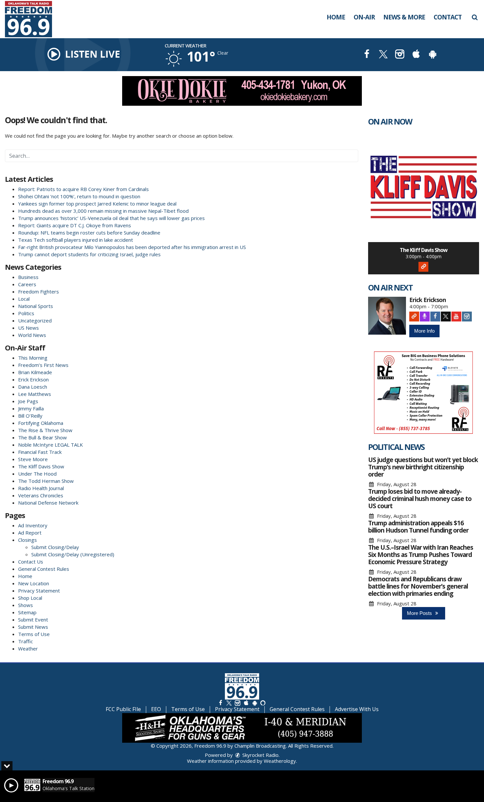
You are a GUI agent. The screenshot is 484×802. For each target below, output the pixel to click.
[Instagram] (467, 316)
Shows (25, 605)
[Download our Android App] (433, 54)
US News (28, 327)
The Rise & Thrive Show (45, 430)
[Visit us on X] (383, 54)
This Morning (32, 357)
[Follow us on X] (229, 702)
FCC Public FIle (123, 709)
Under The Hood (37, 473)
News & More (404, 17)
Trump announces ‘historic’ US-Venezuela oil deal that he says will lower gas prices (111, 218)
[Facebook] (435, 316)
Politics (26, 313)
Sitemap (27, 612)
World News (32, 335)
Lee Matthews (34, 394)
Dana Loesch (32, 386)
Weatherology (280, 761)
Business (28, 277)
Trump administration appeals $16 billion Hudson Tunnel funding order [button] (418, 527)
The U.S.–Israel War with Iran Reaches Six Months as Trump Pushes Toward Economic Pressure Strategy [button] (420, 554)
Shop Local (30, 598)
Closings (27, 540)
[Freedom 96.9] (33, 18)
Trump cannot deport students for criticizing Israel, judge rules (89, 254)
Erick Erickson (33, 379)
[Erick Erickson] (387, 316)
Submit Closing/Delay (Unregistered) (72, 554)
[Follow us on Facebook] (221, 702)
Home (336, 17)
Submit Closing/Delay (55, 547)
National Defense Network (48, 502)
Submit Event (33, 619)
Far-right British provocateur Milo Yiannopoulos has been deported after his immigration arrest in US (132, 247)
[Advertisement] (242, 91)
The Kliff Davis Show (41, 466)
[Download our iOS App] (416, 54)
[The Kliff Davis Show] (423, 186)
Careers (27, 284)
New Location (33, 583)
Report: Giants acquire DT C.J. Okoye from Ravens (74, 225)
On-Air (364, 17)
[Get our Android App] (254, 702)
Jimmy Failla (31, 408)
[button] (474, 17)
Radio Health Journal (41, 488)
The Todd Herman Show (46, 481)
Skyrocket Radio (260, 755)
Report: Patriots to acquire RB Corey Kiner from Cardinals (83, 189)
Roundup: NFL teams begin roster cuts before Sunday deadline (89, 232)
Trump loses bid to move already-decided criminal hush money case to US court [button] (419, 498)
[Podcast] (425, 316)
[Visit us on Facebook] (367, 54)
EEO (156, 709)
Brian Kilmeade (35, 372)
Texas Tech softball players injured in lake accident (75, 239)
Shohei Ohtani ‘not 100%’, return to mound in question (79, 196)
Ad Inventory (32, 525)
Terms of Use (34, 634)
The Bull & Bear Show (42, 437)
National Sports (35, 306)
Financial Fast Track (40, 452)
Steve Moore (33, 459)
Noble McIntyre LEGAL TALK (50, 444)
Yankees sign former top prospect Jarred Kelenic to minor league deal (97, 203)
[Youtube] (456, 316)
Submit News (33, 626)
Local (24, 298)
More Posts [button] (420, 613)
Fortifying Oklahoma (40, 423)
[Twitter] (446, 316)
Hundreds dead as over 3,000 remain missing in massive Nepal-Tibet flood (103, 210)
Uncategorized (35, 320)
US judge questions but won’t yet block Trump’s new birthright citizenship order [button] (423, 467)
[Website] (423, 267)
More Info (424, 331)
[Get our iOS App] (246, 702)
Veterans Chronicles (40, 495)
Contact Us (30, 561)
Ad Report (29, 532)
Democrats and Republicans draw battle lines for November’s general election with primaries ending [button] (418, 586)
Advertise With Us (357, 709)
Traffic (25, 641)
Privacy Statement (39, 590)
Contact (448, 17)
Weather (28, 648)
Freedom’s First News (43, 365)
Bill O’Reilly (30, 415)
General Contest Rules (43, 569)
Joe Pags (28, 401)
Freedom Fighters (38, 291)
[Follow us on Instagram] (237, 702)
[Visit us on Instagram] (400, 54)
